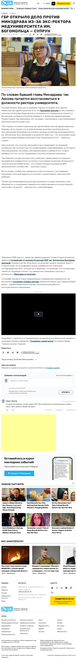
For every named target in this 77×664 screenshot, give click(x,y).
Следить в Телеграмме (21, 473)
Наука (40, 620)
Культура (41, 631)
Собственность (62, 631)
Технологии (42, 623)
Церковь (41, 629)
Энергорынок (5, 629)
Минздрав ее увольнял (25, 274)
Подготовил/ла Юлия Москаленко (18, 359)
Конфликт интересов (27, 626)
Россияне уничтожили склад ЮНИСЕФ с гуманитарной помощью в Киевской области (14, 568)
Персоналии (24, 633)
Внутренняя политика (8, 620)
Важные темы (7, 8)
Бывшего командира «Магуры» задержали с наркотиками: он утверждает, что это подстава (45, 568)
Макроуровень (6, 626)
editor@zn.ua (22, 599)
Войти (48, 3)
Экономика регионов (8, 634)
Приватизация (6, 631)
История (60, 623)
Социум (59, 620)
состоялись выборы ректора (26, 281)
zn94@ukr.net (42, 594)
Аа (53, 3)
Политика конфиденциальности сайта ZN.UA (61, 655)
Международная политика (9, 623)
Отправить (66, 392)
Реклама (4, 593)
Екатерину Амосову (49, 110)
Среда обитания (43, 626)
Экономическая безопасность (25, 629)
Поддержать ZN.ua (63, 3)
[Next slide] (74, 8)
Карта (3, 601)
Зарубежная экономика (27, 623)
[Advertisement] (28, 433)
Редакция (4, 590)
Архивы (3, 587)
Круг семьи (60, 626)
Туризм (59, 629)
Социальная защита (26, 620)
